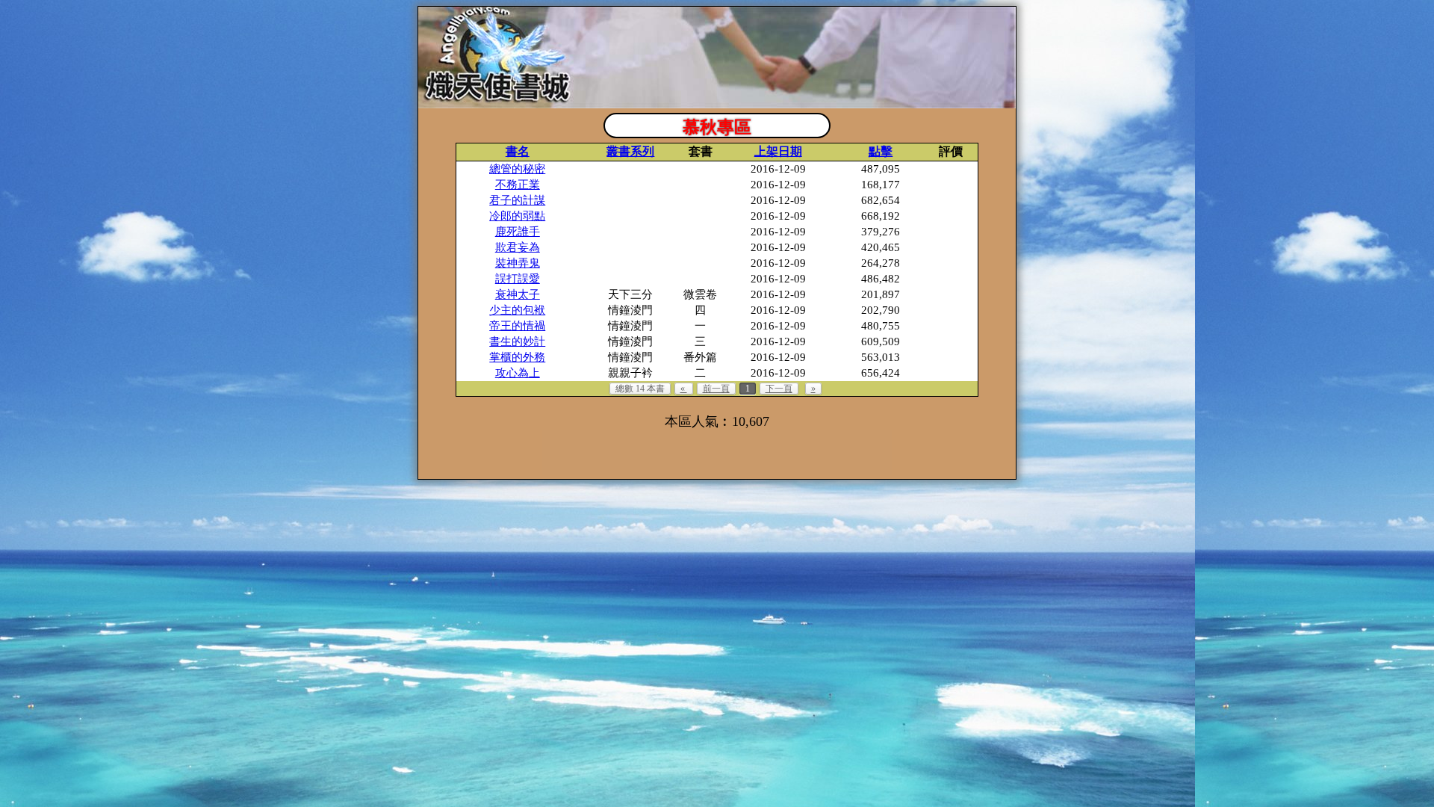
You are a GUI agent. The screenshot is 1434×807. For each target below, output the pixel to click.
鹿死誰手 (517, 232)
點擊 (881, 151)
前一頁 (716, 388)
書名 (518, 151)
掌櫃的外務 (517, 357)
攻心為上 (517, 373)
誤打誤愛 (517, 279)
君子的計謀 (517, 200)
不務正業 (517, 185)
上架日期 (778, 151)
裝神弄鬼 (517, 263)
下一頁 (779, 388)
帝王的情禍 (517, 326)
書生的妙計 (517, 341)
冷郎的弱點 (517, 216)
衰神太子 (517, 294)
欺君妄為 (517, 247)
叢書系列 (630, 151)
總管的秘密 (517, 169)
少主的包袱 (517, 310)
